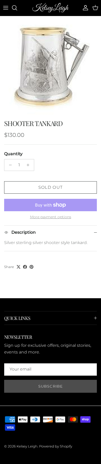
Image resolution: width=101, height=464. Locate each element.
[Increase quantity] (29, 165)
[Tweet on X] (18, 267)
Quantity (13, 153)
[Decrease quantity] (8, 165)
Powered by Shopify (55, 446)
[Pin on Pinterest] (31, 267)
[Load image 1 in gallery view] (50, 66)
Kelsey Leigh (27, 446)
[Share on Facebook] (25, 267)
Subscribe (50, 386)
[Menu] (5, 7)
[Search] (17, 7)
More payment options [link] (50, 217)
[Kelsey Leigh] (50, 8)
